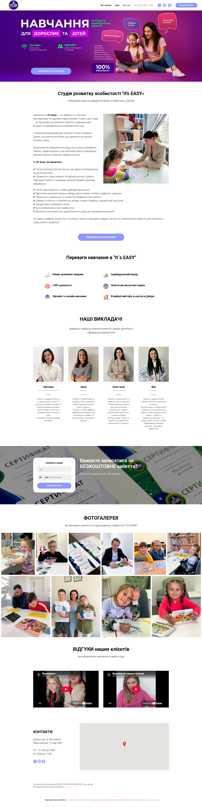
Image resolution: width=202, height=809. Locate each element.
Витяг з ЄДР (67, 787)
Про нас (126, 5)
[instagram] (164, 5)
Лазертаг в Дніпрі (116, 800)
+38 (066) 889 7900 (143, 5)
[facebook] (159, 5)
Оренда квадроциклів (99, 800)
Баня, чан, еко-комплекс (149, 800)
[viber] (169, 5)
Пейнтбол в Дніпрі (131, 800)
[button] (186, 5)
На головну (106, 5)
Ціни (117, 5)
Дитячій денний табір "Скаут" (78, 800)
